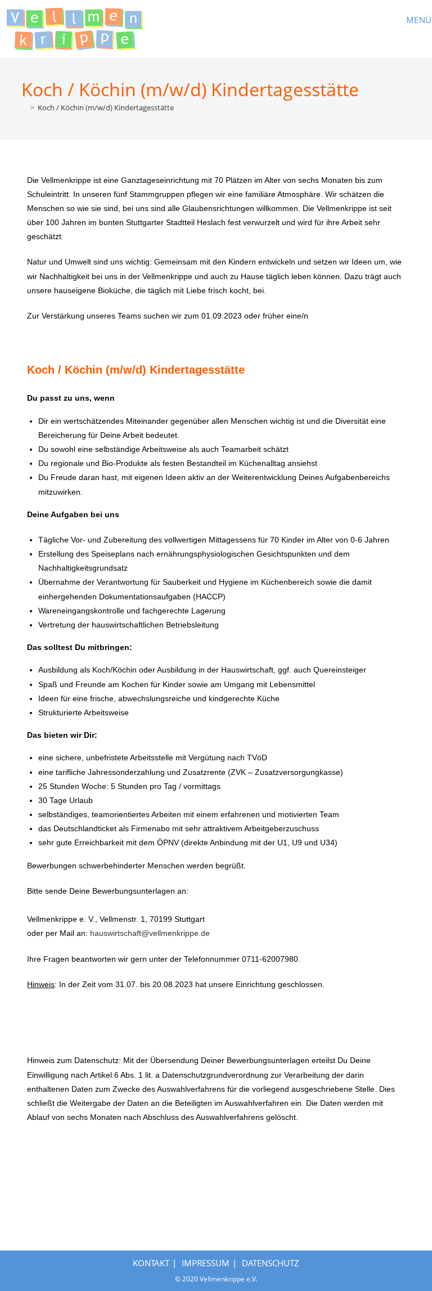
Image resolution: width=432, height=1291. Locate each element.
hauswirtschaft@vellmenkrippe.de (150, 933)
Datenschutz (270, 1262)
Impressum (206, 1262)
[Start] (24, 107)
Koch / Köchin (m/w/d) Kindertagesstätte (106, 107)
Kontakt (151, 1262)
